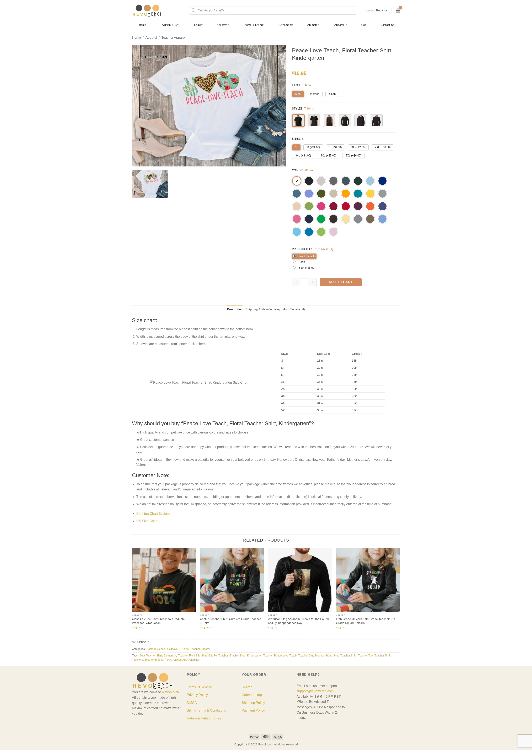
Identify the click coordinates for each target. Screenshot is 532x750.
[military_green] (321, 193)
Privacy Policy (197, 695)
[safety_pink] (296, 219)
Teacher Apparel (173, 37)
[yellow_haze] (345, 219)
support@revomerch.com (315, 691)
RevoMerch (170, 692)
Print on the (301, 249)
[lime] (321, 231)
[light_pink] (333, 231)
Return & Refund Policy (204, 718)
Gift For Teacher (218, 655)
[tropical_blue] (358, 193)
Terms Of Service (199, 687)
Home (142, 24)
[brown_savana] (370, 219)
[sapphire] (309, 231)
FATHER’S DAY (170, 24)
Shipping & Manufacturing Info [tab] (266, 309)
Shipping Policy (253, 702)
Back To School (156, 648)
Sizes (296, 138)
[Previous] (138, 593)
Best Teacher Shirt (150, 655)
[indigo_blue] (296, 193)
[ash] (321, 181)
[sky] (296, 231)
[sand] (333, 193)
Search (247, 687)
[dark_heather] (345, 181)
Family (198, 24)
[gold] (345, 193)
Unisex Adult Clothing (186, 659)
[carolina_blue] (382, 219)
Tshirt (168, 659)
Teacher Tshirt (383, 655)
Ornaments (286, 24)
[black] (309, 181)
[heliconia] (321, 206)
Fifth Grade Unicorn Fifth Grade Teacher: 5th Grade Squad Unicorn (365, 620)
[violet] (309, 193)
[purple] (382, 206)
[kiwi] (309, 206)
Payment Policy (253, 710)
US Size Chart (147, 521)
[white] (296, 181)
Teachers (137, 659)
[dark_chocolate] (333, 219)
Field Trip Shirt (198, 655)
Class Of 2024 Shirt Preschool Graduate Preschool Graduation (158, 620)
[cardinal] (333, 206)
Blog (363, 24)
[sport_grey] (382, 193)
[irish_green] (321, 219)
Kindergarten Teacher (259, 655)
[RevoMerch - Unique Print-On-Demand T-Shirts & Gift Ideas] (147, 10)
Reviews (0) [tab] (297, 309)
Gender (297, 85)
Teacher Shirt (348, 655)
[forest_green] (358, 181)
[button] (376, 10)
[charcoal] (333, 181)
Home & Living (253, 24)
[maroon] (358, 206)
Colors (297, 170)
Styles (297, 108)
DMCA (192, 702)
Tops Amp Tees (154, 659)
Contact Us (388, 24)
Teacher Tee (365, 655)
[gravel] (358, 219)
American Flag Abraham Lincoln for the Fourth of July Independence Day (298, 620)
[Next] (393, 593)
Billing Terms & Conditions (206, 710)
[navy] (309, 219)
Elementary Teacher (175, 655)
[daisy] (370, 193)
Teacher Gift (305, 655)
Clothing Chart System (153, 513)
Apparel (339, 24)
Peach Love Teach (285, 655)
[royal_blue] (382, 181)
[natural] (296, 206)
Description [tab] (235, 309)
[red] (345, 206)
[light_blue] (370, 181)
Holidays (222, 24)
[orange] (370, 206)
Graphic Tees (237, 655)
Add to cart (341, 282)
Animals (312, 24)
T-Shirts (184, 648)
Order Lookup (252, 695)
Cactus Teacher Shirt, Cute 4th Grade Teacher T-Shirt (230, 620)
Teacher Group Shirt (327, 655)
